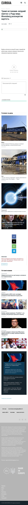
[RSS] (22, 420)
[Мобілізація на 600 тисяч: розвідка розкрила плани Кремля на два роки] (14, 304)
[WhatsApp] (14, 246)
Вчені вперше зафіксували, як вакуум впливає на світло (13, 211)
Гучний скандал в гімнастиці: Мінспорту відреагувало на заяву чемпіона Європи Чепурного (12, 333)
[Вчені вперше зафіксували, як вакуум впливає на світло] (14, 195)
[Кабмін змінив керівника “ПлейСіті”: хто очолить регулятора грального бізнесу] (14, 323)
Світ (2, 176)
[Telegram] (14, 251)
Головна (3, 8)
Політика (3, 330)
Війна (2, 142)
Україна (3, 292)
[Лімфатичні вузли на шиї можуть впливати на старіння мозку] (14, 285)
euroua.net (7, 367)
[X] (14, 241)
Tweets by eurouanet (6, 398)
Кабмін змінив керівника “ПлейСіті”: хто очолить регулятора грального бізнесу (12, 313)
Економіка (4, 311)
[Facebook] (14, 236)
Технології (4, 273)
